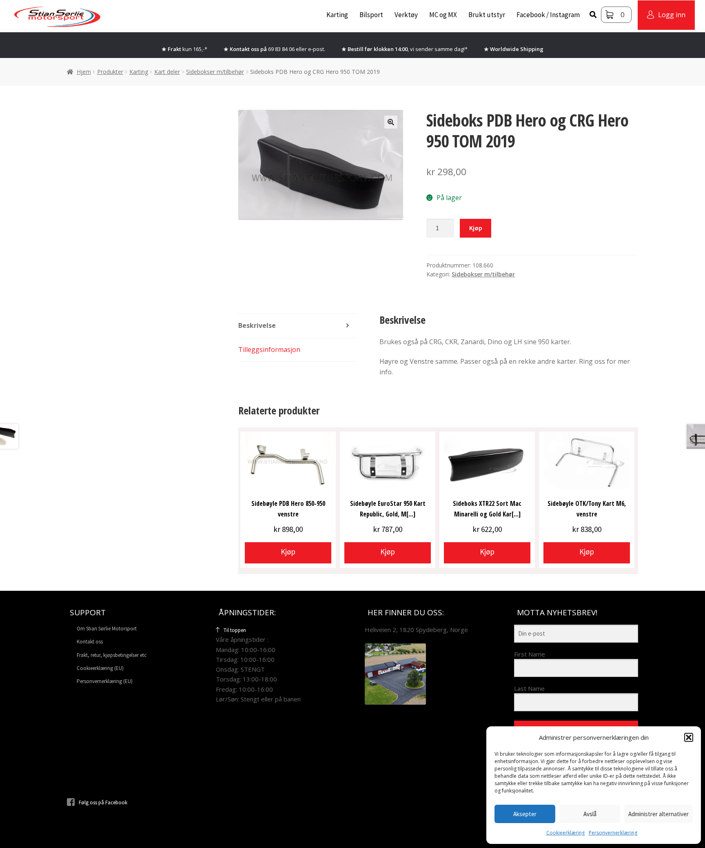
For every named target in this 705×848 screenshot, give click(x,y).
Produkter (110, 72)
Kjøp (475, 228)
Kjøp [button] (288, 551)
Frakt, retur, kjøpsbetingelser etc (111, 655)
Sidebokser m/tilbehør (215, 72)
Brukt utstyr (486, 14)
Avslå (589, 814)
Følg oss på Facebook (103, 802)
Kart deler (167, 72)
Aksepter (525, 814)
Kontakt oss (90, 641)
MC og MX (443, 14)
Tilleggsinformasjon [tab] (269, 349)
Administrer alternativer (658, 814)
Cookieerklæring (565, 832)
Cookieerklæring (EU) (100, 668)
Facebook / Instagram (548, 14)
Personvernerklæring (613, 832)
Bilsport (371, 14)
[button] (689, 737)
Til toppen (235, 630)
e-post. (316, 49)
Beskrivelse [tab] (257, 325)
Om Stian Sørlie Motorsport (107, 628)
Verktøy (406, 14)
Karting (337, 14)
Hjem (84, 72)
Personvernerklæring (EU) (105, 681)
